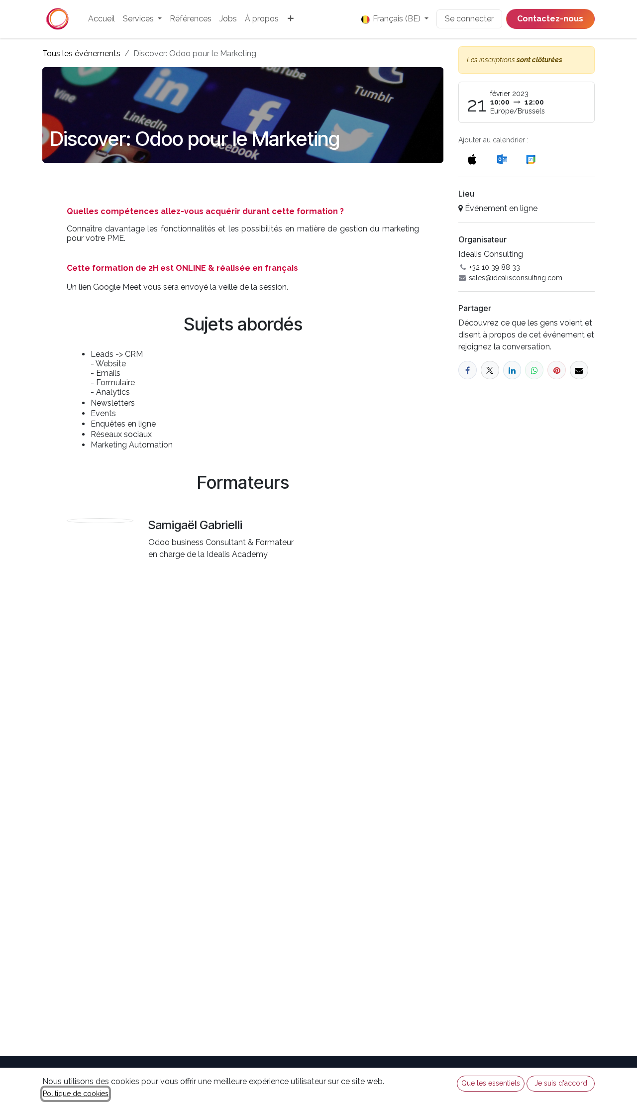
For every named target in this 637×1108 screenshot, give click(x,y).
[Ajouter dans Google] (530, 159)
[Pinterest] (556, 370)
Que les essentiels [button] (490, 1083)
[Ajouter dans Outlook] (502, 159)
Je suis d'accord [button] (560, 1083)
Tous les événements (81, 53)
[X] (490, 370)
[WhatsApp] (534, 370)
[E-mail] (579, 370)
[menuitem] (101, 19)
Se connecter (469, 18)
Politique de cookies (75, 1094)
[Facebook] (467, 370)
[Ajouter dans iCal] (472, 159)
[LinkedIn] (512, 370)
